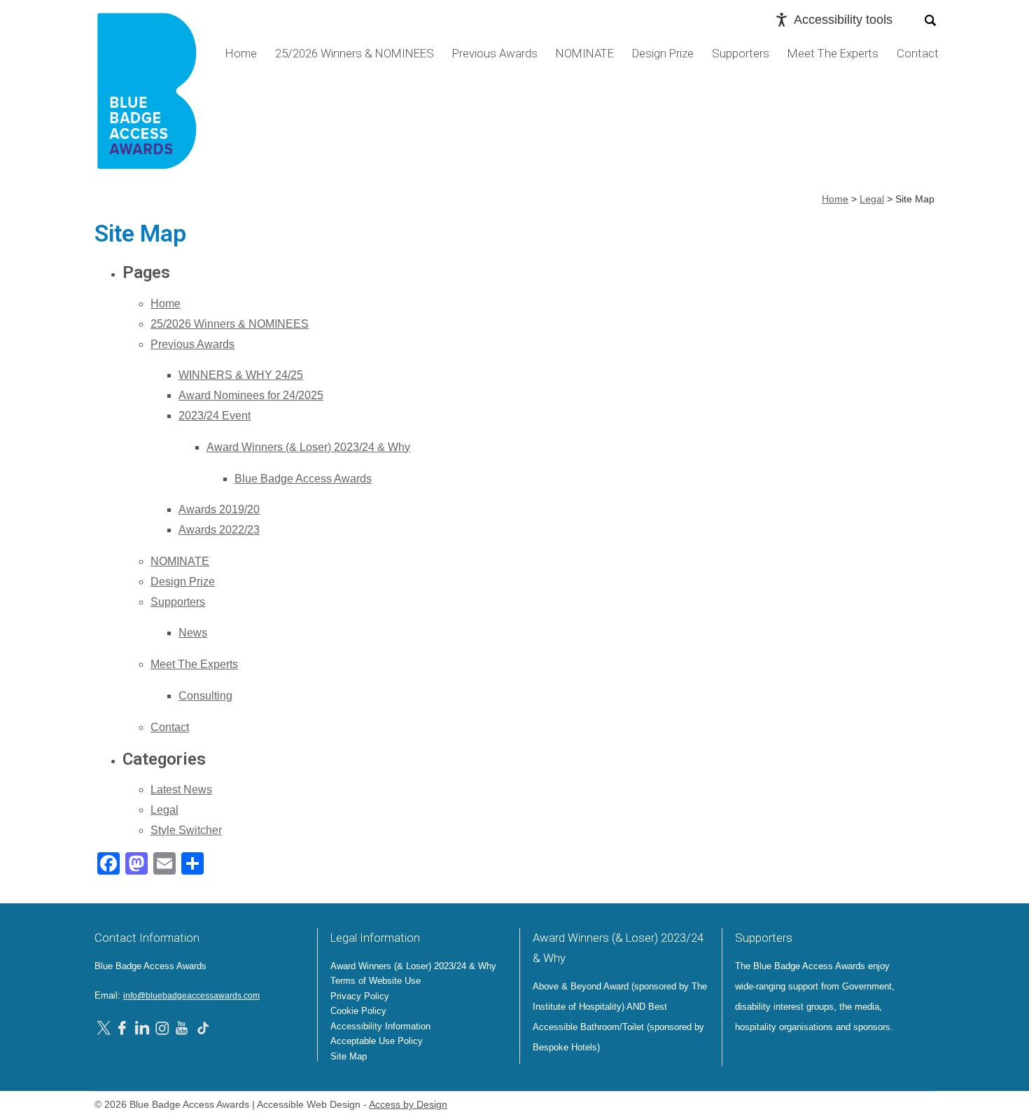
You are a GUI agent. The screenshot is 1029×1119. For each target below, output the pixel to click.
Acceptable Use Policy (376, 1041)
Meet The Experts (833, 53)
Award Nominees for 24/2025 (250, 395)
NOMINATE (585, 53)
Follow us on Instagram (162, 1027)
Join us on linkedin (142, 1027)
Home (241, 53)
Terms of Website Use (375, 980)
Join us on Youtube (183, 1027)
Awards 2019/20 (219, 509)
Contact (918, 53)
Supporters (740, 53)
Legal (164, 810)
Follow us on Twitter (106, 1027)
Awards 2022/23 (219, 530)
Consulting (205, 696)
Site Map (348, 1056)
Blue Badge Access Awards (303, 479)
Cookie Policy (358, 1011)
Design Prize (663, 53)
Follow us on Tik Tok (203, 1027)
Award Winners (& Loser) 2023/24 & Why (308, 447)
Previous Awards (495, 53)
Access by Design (408, 1104)
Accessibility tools (843, 20)
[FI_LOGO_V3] (147, 96)
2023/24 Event (214, 416)
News (192, 633)
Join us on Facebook (124, 1027)
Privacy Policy (359, 996)
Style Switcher (186, 830)
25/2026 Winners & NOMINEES (354, 53)
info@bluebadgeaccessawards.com (191, 996)
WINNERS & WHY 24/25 (240, 375)
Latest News (181, 789)
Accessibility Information (380, 1026)
